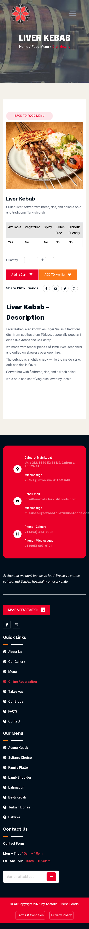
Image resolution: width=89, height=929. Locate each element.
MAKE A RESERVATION (23, 609)
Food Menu (40, 47)
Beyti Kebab (16, 797)
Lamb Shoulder (19, 777)
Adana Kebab (17, 748)
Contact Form (13, 844)
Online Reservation (22, 682)
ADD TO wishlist (54, 274)
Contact (13, 721)
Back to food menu (29, 116)
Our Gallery (16, 662)
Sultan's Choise (19, 758)
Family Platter (18, 768)
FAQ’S (12, 711)
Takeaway (15, 691)
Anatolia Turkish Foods (62, 904)
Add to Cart (18, 274)
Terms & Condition (30, 915)
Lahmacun (15, 787)
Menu (12, 672)
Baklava (13, 817)
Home (23, 47)
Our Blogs (15, 701)
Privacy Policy (61, 915)
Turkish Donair (18, 807)
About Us (14, 652)
